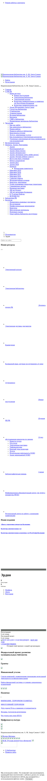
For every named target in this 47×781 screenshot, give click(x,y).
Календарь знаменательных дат (11, 528)
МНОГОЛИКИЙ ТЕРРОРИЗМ (12, 704)
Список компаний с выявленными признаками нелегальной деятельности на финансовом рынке (23, 677)
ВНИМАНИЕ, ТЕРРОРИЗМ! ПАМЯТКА (16, 701)
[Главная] (21, 232)
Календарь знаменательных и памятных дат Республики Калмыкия (22, 533)
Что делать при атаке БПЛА (11, 716)
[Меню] (40, 86)
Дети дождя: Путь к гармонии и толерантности (18, 708)
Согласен (29, 779)
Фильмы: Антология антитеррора (13, 712)
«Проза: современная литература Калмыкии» (15, 524)
